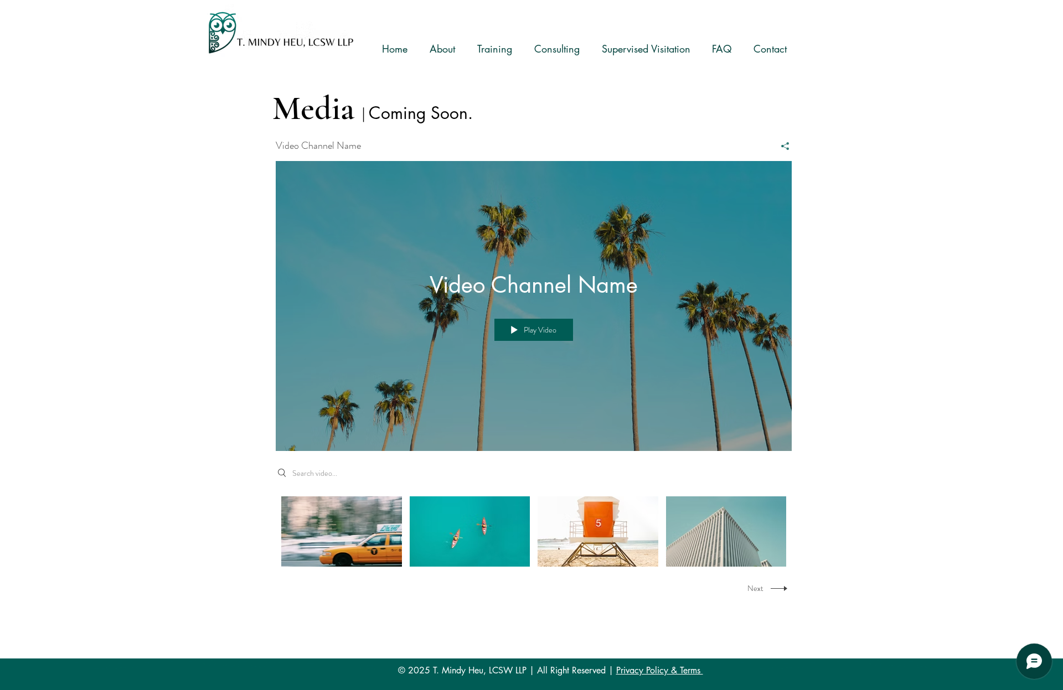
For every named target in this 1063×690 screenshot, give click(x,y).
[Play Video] (341, 531)
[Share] (781, 146)
